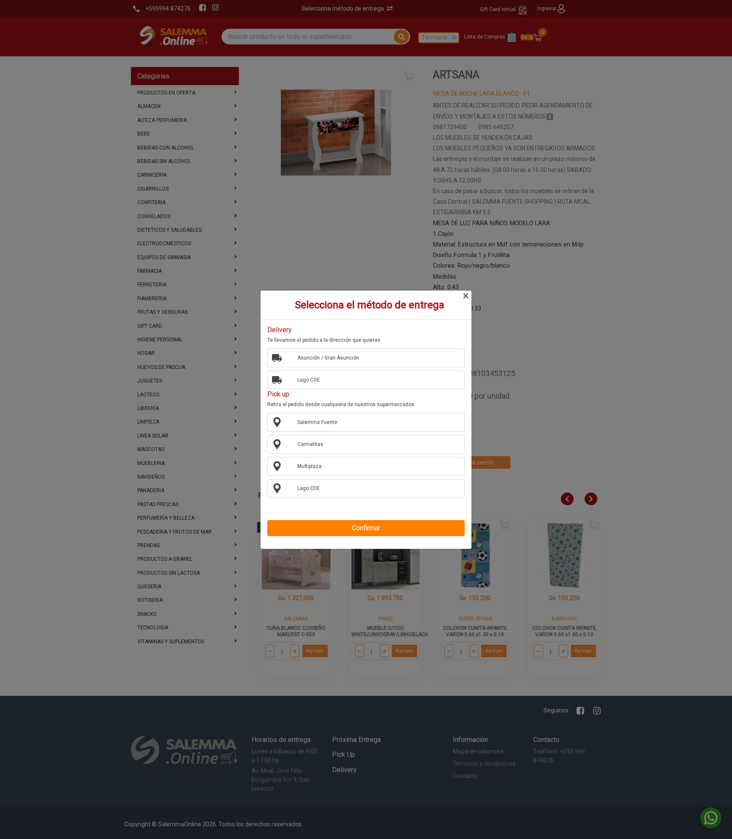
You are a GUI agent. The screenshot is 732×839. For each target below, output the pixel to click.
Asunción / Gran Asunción (328, 358)
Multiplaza (309, 466)
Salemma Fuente (317, 422)
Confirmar (366, 528)
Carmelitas (310, 444)
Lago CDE (308, 380)
